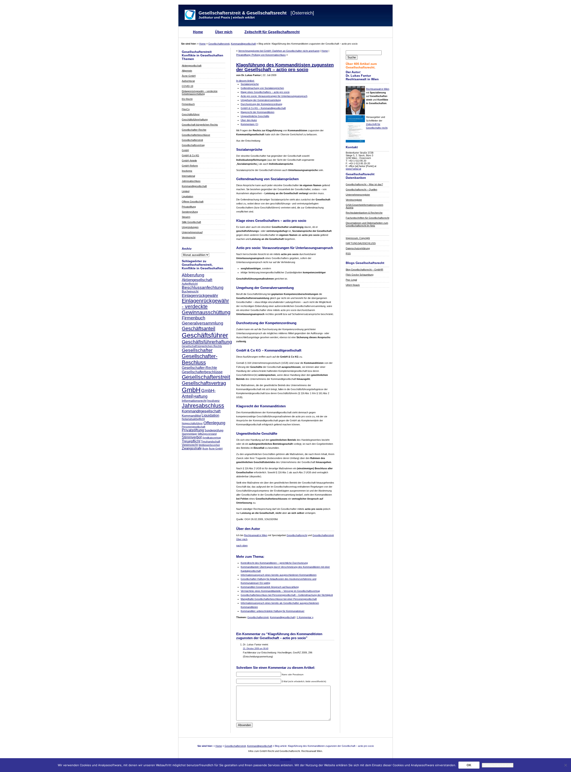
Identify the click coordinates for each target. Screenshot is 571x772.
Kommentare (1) (249, 124)
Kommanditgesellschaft (243, 43)
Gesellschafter (197, 350)
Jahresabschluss (191, 181)
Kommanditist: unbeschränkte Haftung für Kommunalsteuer (272, 611)
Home (198, 32)
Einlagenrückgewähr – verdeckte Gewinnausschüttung (199, 92)
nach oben (242, 545)
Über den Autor (249, 120)
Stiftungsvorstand (207, 433)
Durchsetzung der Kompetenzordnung (261, 104)
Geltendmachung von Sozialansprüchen (262, 88)
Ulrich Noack (353, 285)
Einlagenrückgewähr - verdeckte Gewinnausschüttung (206, 306)
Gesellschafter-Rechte (194, 129)
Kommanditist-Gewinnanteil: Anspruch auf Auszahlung (270, 587)
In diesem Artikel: (245, 80)
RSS (348, 253)
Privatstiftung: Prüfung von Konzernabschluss (261, 55)
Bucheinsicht (190, 291)
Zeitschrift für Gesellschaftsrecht (272, 32)
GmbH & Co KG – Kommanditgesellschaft (263, 108)
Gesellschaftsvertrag (193, 145)
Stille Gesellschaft (191, 222)
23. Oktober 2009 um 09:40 (255, 648)
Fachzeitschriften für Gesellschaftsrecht (367, 217)
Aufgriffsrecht (190, 283)
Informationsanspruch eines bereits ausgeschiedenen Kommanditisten (279, 575)
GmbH (185, 150)
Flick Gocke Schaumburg (359, 274)
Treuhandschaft (210, 441)
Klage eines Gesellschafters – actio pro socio (265, 92)
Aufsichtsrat (188, 81)
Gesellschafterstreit (219, 43)
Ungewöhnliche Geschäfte (255, 116)
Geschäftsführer (191, 114)
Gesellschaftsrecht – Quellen (361, 189)
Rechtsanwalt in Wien (377, 89)
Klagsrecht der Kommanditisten (257, 112)
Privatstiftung (189, 206)
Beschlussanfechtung (202, 287)
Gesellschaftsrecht (297, 535)
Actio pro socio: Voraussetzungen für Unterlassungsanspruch (274, 96)
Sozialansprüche (250, 84)
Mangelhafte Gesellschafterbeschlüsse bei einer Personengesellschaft (279, 599)
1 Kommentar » (305, 617)
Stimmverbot (192, 437)
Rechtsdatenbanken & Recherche (364, 212)
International (188, 176)
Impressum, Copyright (358, 238)
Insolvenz (187, 170)
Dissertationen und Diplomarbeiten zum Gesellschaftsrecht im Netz (367, 224)
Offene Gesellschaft (192, 201)
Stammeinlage (189, 433)
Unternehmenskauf (192, 232)
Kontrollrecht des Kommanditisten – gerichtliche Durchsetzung (274, 563)
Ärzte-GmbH (189, 75)
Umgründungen (190, 227)
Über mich (223, 32)
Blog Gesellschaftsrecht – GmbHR (364, 269)
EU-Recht (187, 99)
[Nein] (565, 765)
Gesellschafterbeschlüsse (196, 135)
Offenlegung (214, 422)
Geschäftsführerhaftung (195, 119)
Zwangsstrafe (192, 448)
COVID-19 (187, 86)
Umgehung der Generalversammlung (261, 100)
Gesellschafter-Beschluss (199, 359)
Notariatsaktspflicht (193, 419)
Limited (185, 191)
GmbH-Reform (190, 165)
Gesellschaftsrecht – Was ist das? (364, 184)
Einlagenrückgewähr (200, 295)
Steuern (186, 217)
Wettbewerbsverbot (209, 445)
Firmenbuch (188, 104)
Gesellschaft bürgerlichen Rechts (200, 124)
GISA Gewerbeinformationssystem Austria (364, 206)
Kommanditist (191, 415)
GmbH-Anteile (189, 160)
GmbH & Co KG (190, 155)
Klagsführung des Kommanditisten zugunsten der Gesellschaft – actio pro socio (285, 67)
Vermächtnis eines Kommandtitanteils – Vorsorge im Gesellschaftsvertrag (280, 591)
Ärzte (205, 448)
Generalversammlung (202, 323)
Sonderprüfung (190, 211)
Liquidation (187, 196)
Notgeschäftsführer (192, 423)
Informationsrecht (194, 400)
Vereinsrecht (188, 237)
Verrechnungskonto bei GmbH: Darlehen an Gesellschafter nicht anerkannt (278, 50)
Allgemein (187, 70)
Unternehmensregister (358, 194)
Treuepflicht (191, 441)
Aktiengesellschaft (191, 65)
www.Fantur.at (353, 168)
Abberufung (193, 274)
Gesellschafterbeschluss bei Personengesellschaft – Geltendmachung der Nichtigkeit (287, 595)
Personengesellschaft (193, 426)
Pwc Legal (351, 279)
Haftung (200, 396)
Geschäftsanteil (198, 328)
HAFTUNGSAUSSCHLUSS (361, 243)
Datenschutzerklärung (358, 248)
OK (469, 765)
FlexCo (186, 109)
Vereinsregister (354, 199)
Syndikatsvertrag (211, 437)
